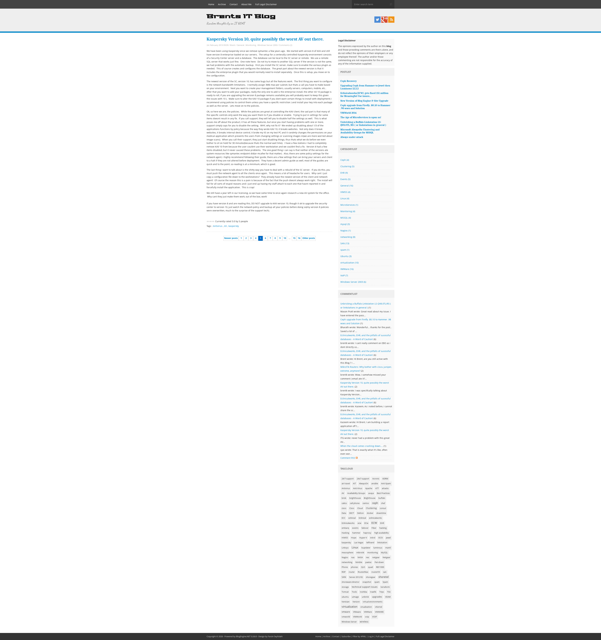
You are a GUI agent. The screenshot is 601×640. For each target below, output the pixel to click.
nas (352, 557)
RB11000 (380, 567)
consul (383, 508)
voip (367, 616)
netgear (376, 557)
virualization (366, 607)
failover (365, 528)
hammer (356, 533)
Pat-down (379, 562)
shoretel (383, 577)
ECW (374, 523)
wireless (364, 621)
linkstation (382, 542)
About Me (246, 4)
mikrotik (360, 552)
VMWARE (379, 612)
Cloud (360, 508)
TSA (388, 592)
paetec (368, 562)
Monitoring (251, 45)
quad (370, 567)
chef (383, 503)
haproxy (367, 533)
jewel (388, 537)
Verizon (356, 601)
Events (345, 179)
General (240, 45)
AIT (354, 483)
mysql (345, 224)
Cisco (351, 508)
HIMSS (345, 192)
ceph (375, 503)
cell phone (355, 503)
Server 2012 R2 (356, 577)
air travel (346, 483)
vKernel (378, 607)
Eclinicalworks (348, 523)
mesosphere (347, 552)
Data (344, 513)
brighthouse (355, 498)
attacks (385, 488)
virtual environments (372, 601)
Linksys (345, 547)
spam (344, 249)
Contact (234, 4)
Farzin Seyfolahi (275, 636)
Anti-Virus (357, 488)
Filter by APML (359, 636)
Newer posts (231, 238)
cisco (344, 508)
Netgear (386, 557)
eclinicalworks (375, 518)
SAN (344, 243)
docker (370, 513)
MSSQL (345, 217)
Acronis (375, 478)
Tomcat (345, 592)
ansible (374, 483)
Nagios (345, 230)
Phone (345, 567)
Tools (354, 592)
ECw (366, 523)
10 (285, 238)
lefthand (370, 542)
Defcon (360, 513)
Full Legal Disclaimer (266, 4)
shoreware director (350, 582)
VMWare (347, 269)
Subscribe (346, 636)
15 (294, 238)
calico (344, 503)
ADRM (385, 478)
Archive (222, 4)
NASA (360, 557)
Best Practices (383, 493)
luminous (377, 547)
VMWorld (357, 616)
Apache (368, 488)
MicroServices (349, 204)
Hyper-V (363, 537)
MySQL (384, 552)
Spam (385, 582)
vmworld (346, 616)
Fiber (374, 528)
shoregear (370, 577)
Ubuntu (346, 256)
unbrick (365, 597)
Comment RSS (348, 457)
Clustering (347, 166)
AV (225, 226)
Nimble (358, 562)
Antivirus (217, 226)
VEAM (388, 597)
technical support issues (365, 586)
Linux (344, 198)
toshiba (363, 592)
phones (354, 567)
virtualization (349, 262)
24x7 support (363, 478)
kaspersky (234, 226)
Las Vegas (358, 542)
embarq (345, 528)
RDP (344, 572)
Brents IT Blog (241, 17)
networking (347, 236)
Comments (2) (285, 45)
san (384, 572)
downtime (381, 513)
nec (367, 557)
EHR (344, 172)
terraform (385, 587)
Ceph (344, 159)
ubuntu (345, 597)
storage (345, 587)
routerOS (375, 572)
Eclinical (362, 518)
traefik (373, 592)
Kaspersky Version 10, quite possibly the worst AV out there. (265, 39)
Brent (232, 45)
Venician (345, 601)
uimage (355, 597)
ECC (343, 518)
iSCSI (380, 537)
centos (366, 503)
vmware (346, 611)
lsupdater (365, 547)
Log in (371, 636)
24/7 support (348, 478)
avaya (371, 493)
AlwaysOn (363, 483)
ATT (377, 488)
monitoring (372, 552)
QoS (363, 567)
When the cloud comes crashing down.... (361, 445)
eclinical (352, 518)
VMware (357, 612)
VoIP (344, 275)
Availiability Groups (356, 493)
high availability (381, 533)
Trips (381, 592)
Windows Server (349, 621)
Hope (353, 537)
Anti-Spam (386, 483)
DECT (351, 513)
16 (299, 238)
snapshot (366, 582)
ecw (359, 523)
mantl (388, 547)
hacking (383, 528)
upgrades (377, 596)
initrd (372, 537)
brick (344, 498)
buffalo (381, 498)
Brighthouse (369, 498)
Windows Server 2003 (267, 45)
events (355, 528)
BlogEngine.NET (243, 636)
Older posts (308, 238)
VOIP (374, 616)
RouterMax (363, 572)
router (352, 572)
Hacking (345, 533)
